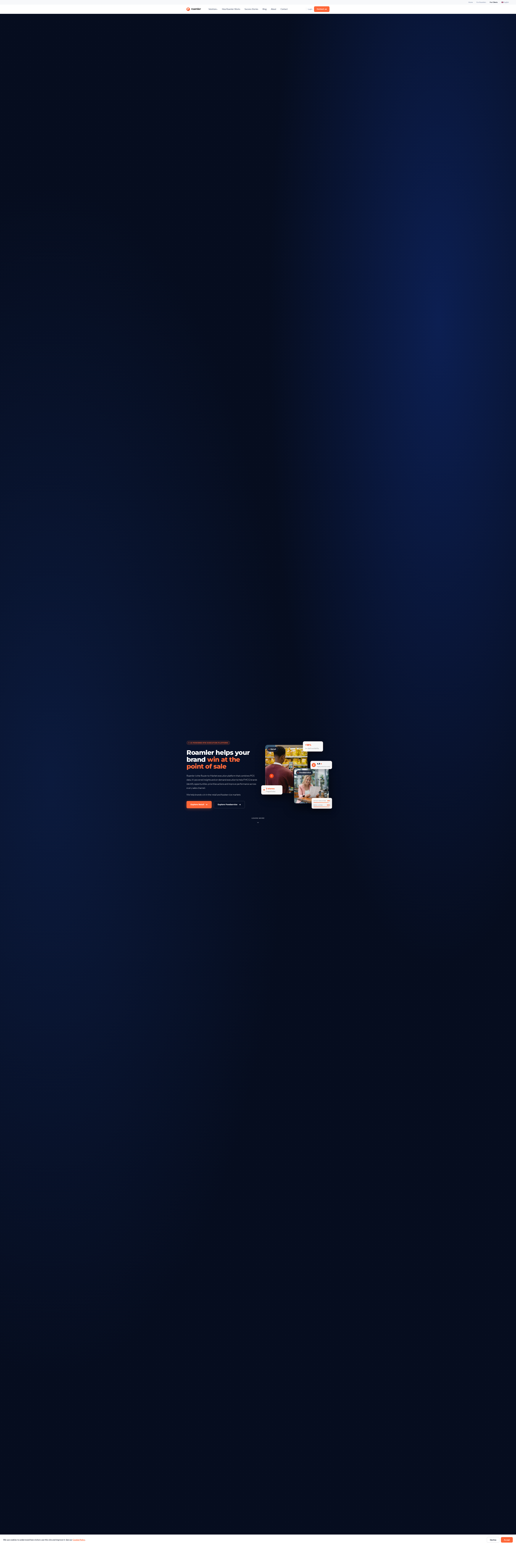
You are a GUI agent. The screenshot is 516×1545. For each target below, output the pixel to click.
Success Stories (251, 9)
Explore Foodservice (227, 804)
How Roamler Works (231, 9)
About (273, 9)
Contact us (322, 9)
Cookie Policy (79, 1540)
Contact (284, 9)
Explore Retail (197, 804)
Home (470, 2)
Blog (265, 9)
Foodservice (305, 773)
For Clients (494, 2)
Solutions (213, 9)
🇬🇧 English (505, 2)
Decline (493, 1540)
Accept (507, 1540)
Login (310, 9)
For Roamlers (481, 2)
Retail (273, 749)
